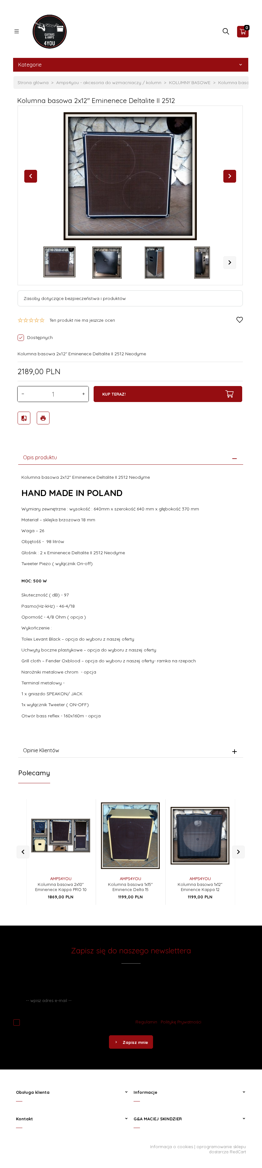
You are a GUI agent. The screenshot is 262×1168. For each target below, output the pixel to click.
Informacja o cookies (171, 1146)
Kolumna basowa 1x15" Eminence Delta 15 (130, 887)
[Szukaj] (226, 33)
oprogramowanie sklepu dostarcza (221, 1149)
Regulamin (146, 1021)
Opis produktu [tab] (40, 457)
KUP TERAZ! (114, 394)
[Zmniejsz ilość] (23, 394)
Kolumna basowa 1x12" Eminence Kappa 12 (200, 887)
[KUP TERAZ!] (80, 848)
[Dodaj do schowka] (80, 818)
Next (229, 262)
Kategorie (30, 64)
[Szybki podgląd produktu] (80, 805)
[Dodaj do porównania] (80, 831)
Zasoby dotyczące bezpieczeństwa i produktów (75, 298)
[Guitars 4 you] (48, 31)
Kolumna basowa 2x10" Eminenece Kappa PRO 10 (61, 887)
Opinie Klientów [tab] (41, 750)
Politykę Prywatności (181, 1021)
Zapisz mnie (135, 1042)
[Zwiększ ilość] (83, 394)
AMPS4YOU (61, 878)
